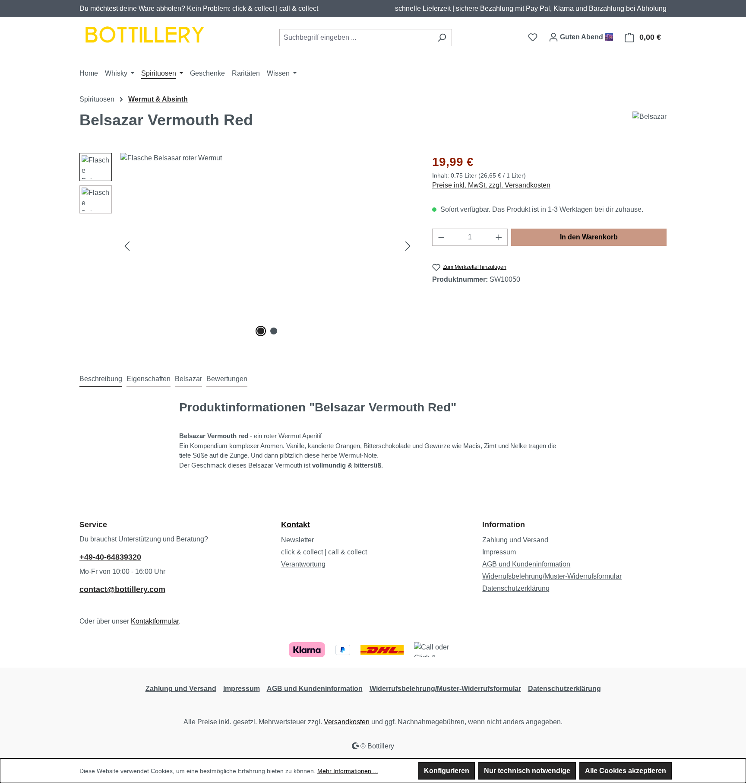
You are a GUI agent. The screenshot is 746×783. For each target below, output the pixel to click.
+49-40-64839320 (110, 557)
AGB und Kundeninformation (526, 564)
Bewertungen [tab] (226, 378)
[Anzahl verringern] (441, 237)
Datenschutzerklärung (516, 588)
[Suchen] (442, 37)
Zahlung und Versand (515, 540)
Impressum (499, 552)
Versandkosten (347, 722)
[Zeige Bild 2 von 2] (273, 331)
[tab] (100, 379)
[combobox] (355, 37)
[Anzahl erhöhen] (499, 237)
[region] (247, 246)
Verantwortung (303, 564)
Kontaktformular (155, 621)
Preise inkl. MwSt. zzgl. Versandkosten (491, 185)
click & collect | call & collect (324, 552)
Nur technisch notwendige (527, 770)
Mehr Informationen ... (347, 770)
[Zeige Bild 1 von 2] (260, 331)
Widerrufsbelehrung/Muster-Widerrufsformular (552, 576)
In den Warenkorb (589, 237)
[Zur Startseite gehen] (144, 36)
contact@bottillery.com (122, 589)
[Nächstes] (407, 246)
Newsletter (297, 540)
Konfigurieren (446, 770)
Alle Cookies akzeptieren (625, 770)
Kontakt (295, 524)
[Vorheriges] (126, 246)
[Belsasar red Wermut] (267, 246)
